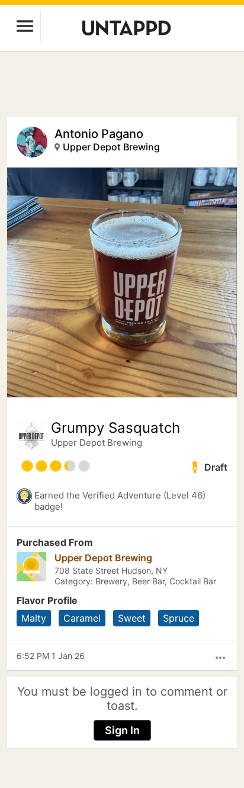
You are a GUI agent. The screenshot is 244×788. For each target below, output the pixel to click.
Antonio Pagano (98, 134)
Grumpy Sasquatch (115, 428)
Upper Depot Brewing (111, 147)
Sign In (122, 730)
